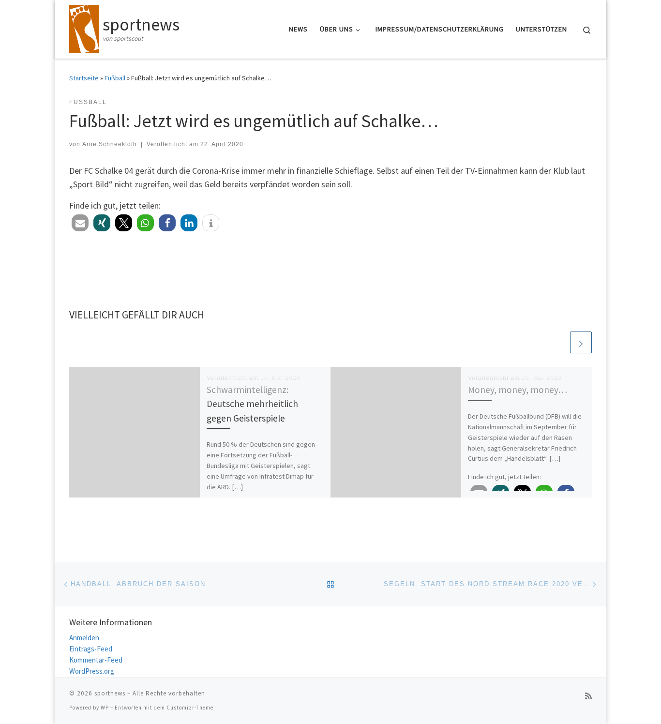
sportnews (109, 693)
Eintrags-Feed (90, 648)
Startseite (84, 78)
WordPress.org (91, 671)
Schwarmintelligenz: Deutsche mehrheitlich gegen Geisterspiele (252, 403)
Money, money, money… (517, 389)
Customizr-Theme (189, 707)
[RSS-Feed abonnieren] (588, 696)
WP (105, 707)
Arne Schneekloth (109, 144)
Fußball (115, 78)
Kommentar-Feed (95, 659)
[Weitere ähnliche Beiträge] (581, 342)
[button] (80, 222)
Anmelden (84, 637)
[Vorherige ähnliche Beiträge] (558, 342)
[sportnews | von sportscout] (84, 27)
